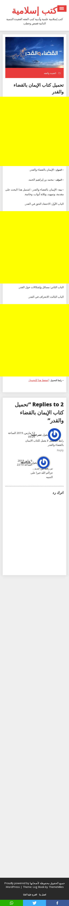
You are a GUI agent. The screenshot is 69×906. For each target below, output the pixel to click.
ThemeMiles (56, 887)
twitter (34, 903)
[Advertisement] (34, 131)
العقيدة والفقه (50, 73)
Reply (60, 450)
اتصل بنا (42, 894)
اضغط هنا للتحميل (38, 380)
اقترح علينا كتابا (30, 894)
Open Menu (62, 8)
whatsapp (11, 903)
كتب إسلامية (34, 10)
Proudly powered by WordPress (16, 885)
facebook (57, 903)
